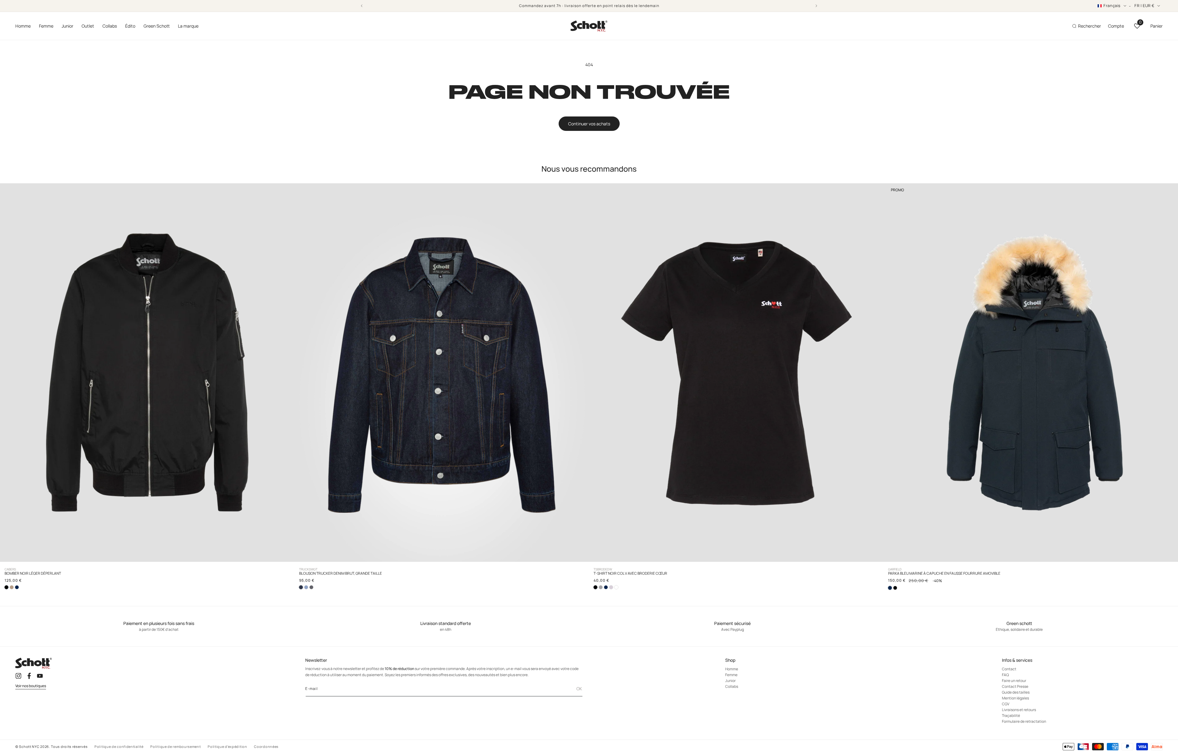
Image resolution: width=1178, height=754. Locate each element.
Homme (731, 669)
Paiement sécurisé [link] (732, 623)
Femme (731, 675)
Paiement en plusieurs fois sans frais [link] (158, 623)
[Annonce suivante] (816, 6)
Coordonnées (266, 746)
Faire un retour (1014, 681)
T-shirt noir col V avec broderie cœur (630, 573)
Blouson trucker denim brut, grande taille (340, 573)
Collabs (731, 686)
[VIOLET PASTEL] (611, 587)
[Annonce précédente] (361, 6)
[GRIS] (311, 587)
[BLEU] (306, 587)
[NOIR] (895, 588)
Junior (730, 681)
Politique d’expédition (227, 746)
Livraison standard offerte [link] (445, 623)
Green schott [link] (1019, 623)
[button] (23, 26)
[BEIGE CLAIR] (11, 587)
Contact (1009, 669)
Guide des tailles (1016, 692)
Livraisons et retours (1019, 710)
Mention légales (1015, 698)
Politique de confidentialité (119, 746)
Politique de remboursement (175, 746)
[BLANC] (616, 587)
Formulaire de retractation (1024, 721)
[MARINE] (17, 587)
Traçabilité (1011, 715)
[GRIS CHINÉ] (600, 587)
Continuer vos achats (589, 124)
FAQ (1005, 675)
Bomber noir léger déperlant (33, 573)
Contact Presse (1015, 686)
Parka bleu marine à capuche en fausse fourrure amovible (944, 573)
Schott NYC (29, 746)
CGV (1005, 704)
